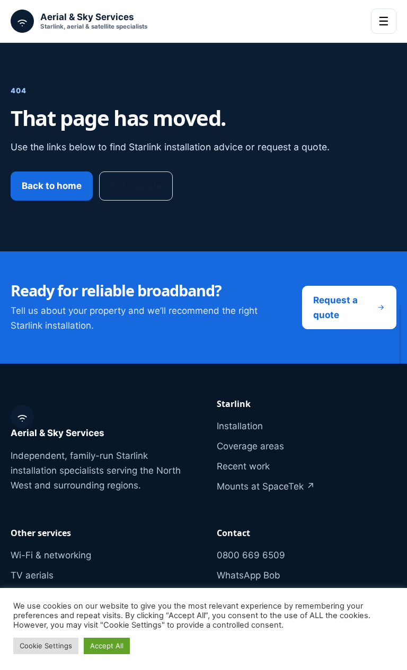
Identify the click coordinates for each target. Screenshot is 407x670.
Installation (240, 426)
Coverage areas (250, 446)
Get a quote (136, 185)
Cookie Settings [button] (46, 645)
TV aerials (32, 575)
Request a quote (335, 307)
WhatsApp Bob (248, 575)
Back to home (52, 185)
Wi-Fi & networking (51, 555)
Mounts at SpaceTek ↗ (266, 486)
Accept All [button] (106, 645)
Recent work (243, 466)
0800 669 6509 (251, 555)
